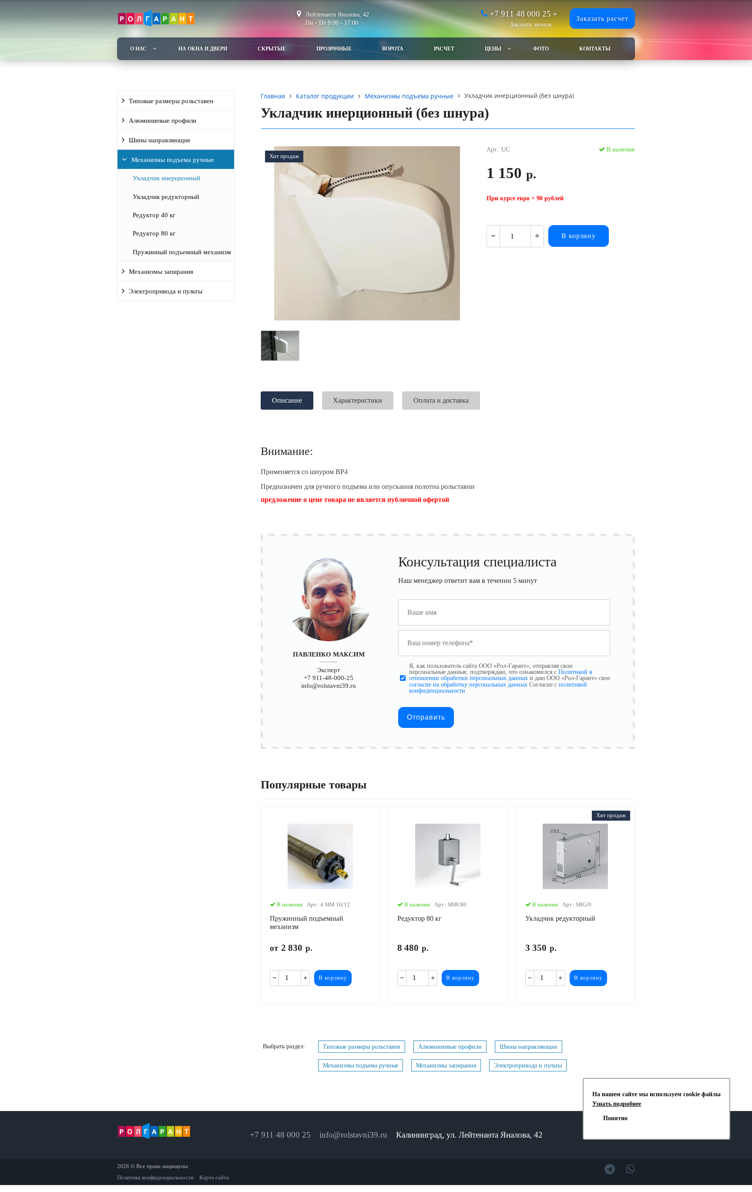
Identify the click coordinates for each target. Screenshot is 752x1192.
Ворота (392, 49)
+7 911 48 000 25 (520, 13)
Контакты (595, 49)
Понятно (615, 1118)
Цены (493, 49)
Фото (541, 49)
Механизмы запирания (161, 271)
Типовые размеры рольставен (171, 101)
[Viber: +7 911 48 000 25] (630, 1169)
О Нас (138, 49)
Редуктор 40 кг (154, 215)
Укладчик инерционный (166, 178)
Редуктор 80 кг (154, 233)
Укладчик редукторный (166, 196)
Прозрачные (334, 49)
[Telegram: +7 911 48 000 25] (609, 1169)
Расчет (444, 49)
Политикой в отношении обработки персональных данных (500, 674)
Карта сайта (214, 1178)
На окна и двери (202, 49)
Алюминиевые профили (162, 120)
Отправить (426, 717)
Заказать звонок (531, 24)
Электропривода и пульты (165, 291)
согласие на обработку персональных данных (468, 684)
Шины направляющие (160, 140)
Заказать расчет (602, 18)
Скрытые (272, 49)
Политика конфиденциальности (155, 1178)
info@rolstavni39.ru (328, 685)
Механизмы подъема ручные (172, 159)
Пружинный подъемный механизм (182, 252)
